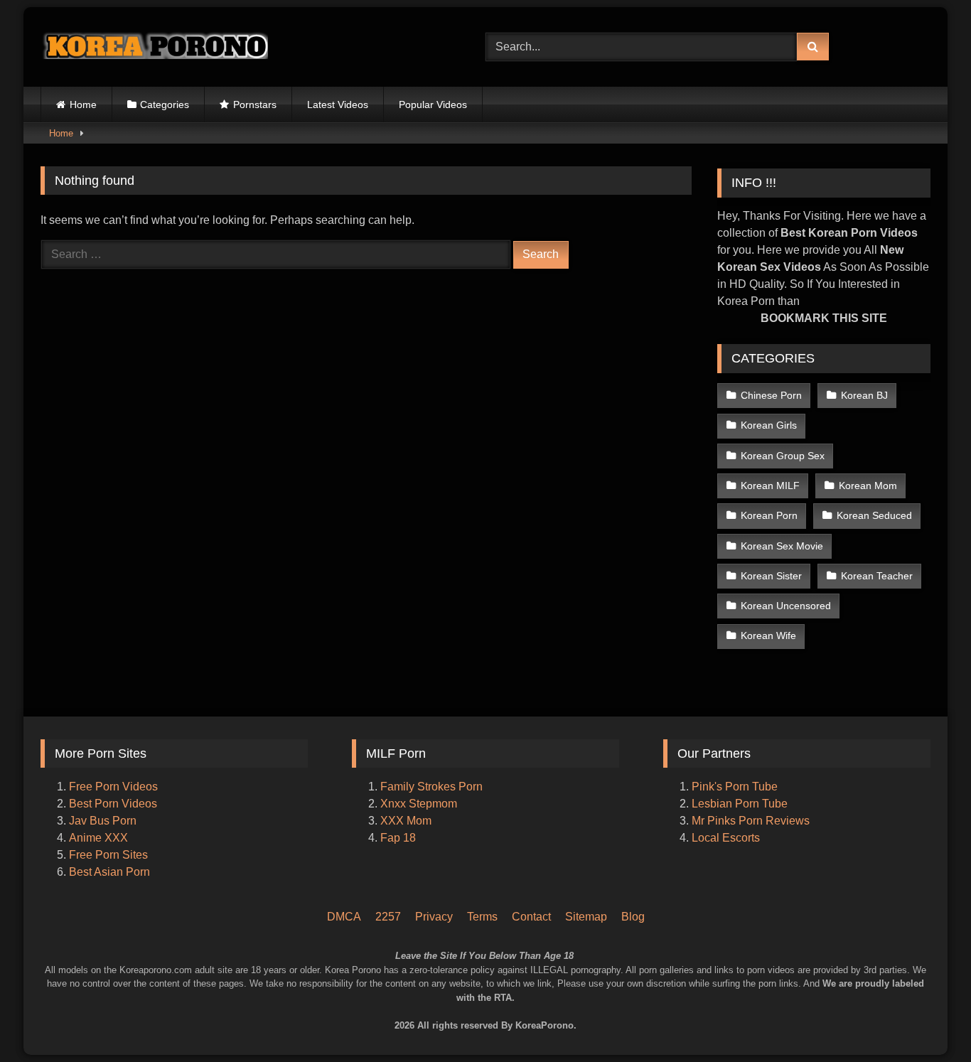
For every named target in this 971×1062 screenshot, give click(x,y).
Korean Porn (769, 515)
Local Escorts (726, 838)
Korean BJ (864, 395)
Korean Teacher (877, 575)
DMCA (344, 917)
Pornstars (255, 104)
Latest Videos (337, 104)
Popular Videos (433, 104)
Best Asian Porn (109, 872)
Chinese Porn (771, 395)
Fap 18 (398, 838)
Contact (531, 917)
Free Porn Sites (108, 855)
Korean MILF (770, 485)
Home (83, 104)
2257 (388, 917)
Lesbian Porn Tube (740, 804)
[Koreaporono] (154, 47)
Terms (482, 917)
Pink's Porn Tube (735, 787)
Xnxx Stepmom (418, 804)
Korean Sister (771, 575)
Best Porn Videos (113, 804)
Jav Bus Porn (102, 821)
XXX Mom (407, 821)
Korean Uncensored (786, 605)
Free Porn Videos (113, 787)
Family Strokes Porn (431, 787)
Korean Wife (768, 635)
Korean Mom (868, 485)
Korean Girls (769, 425)
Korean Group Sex (783, 455)
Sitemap (586, 917)
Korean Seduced (874, 515)
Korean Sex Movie (782, 546)
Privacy (434, 917)
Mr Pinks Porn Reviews (752, 821)
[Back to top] (941, 991)
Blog (633, 917)
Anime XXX (98, 838)
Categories (164, 104)
